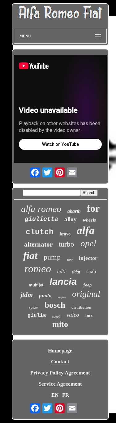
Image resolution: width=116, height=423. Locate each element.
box (89, 315)
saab (91, 271)
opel (88, 243)
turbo (66, 244)
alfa (86, 230)
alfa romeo (41, 209)
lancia (63, 281)
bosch (55, 305)
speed (56, 316)
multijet (36, 285)
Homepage (60, 350)
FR (65, 395)
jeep (87, 285)
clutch (40, 232)
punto (45, 295)
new (70, 259)
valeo (73, 314)
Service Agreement (60, 384)
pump (52, 257)
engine (62, 297)
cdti (61, 271)
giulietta (41, 219)
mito (60, 324)
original (86, 293)
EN (54, 395)
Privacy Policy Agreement (60, 373)
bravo (65, 234)
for (93, 208)
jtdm (26, 294)
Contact (60, 362)
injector (88, 258)
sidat (76, 272)
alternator (38, 244)
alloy (70, 219)
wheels (89, 220)
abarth (74, 211)
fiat (30, 255)
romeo (37, 268)
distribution (81, 307)
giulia (37, 315)
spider (33, 307)
